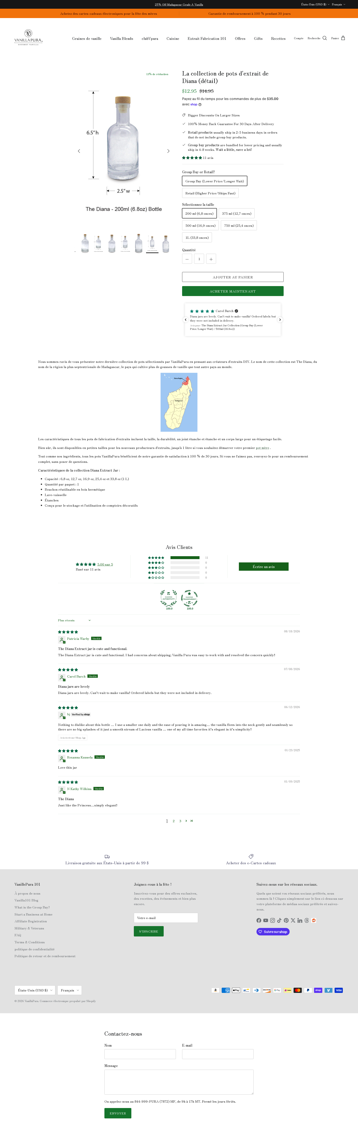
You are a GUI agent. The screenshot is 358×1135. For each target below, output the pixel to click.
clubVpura (150, 38)
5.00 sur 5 (105, 564)
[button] (192, 157)
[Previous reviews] (185, 319)
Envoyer (118, 1113)
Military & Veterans (29, 927)
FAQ (18, 934)
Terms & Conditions (30, 941)
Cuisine (173, 38)
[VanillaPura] (28, 38)
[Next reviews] (280, 319)
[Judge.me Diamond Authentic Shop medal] (168, 598)
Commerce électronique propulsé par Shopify (68, 1001)
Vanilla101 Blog (26, 899)
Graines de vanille (87, 38)
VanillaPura (31, 1001)
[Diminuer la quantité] (187, 259)
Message (111, 1065)
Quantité (189, 249)
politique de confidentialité (34, 948)
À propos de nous (27, 893)
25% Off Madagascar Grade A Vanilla (179, 4)
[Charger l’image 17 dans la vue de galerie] (123, 149)
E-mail (187, 1045)
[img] (68, 631)
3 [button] (180, 820)
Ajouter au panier (233, 276)
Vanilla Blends (121, 38)
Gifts (258, 38)
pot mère (262, 447)
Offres (240, 38)
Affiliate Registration (31, 920)
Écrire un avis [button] (264, 566)
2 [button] (174, 820)
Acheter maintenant (233, 291)
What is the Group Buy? (32, 907)
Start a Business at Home (33, 914)
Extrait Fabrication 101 (207, 38)
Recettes (278, 38)
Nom (108, 1045)
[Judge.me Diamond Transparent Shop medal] (189, 598)
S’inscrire (148, 931)
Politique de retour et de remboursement (45, 955)
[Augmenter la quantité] (211, 259)
